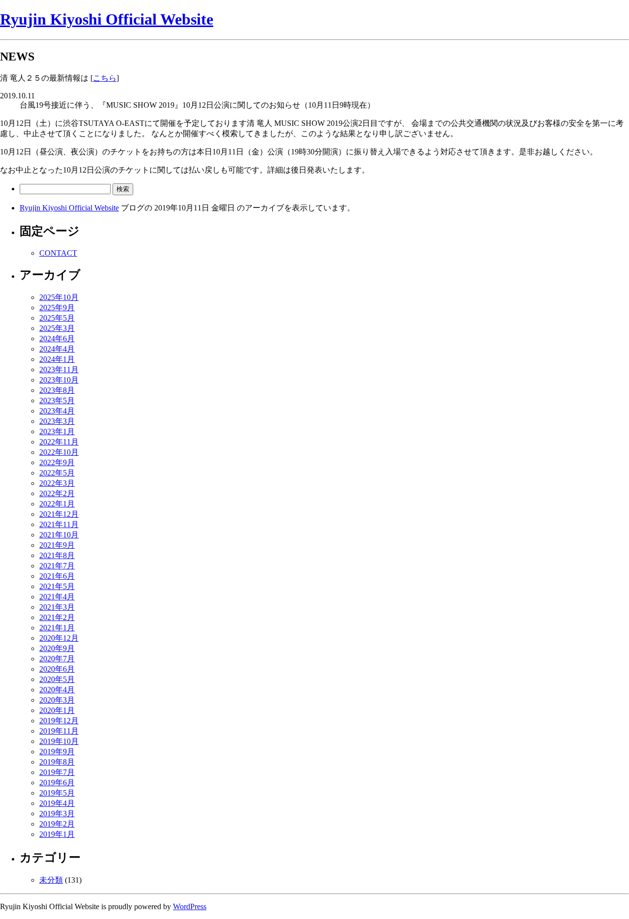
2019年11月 (59, 731)
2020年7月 (57, 658)
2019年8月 (57, 762)
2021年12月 (59, 514)
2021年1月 (57, 627)
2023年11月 (59, 369)
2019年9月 (57, 751)
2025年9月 (57, 307)
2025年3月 (57, 328)
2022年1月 (57, 504)
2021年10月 (59, 535)
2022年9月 (57, 462)
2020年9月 (57, 648)
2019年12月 (59, 720)
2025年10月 (59, 297)
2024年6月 (57, 338)
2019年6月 (57, 782)
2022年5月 (57, 473)
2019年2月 (57, 824)
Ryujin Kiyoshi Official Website (106, 19)
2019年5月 (57, 793)
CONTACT (58, 253)
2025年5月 (57, 318)
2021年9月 (57, 545)
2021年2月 (57, 617)
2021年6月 (57, 576)
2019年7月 (57, 772)
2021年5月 (57, 586)
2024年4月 (57, 349)
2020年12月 (59, 638)
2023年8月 (57, 390)
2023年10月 (59, 380)
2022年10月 (59, 452)
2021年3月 (57, 607)
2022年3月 (57, 483)
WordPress (189, 906)
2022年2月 (57, 493)
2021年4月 (57, 597)
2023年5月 (57, 400)
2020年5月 (57, 679)
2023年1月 (57, 431)
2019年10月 (59, 741)
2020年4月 (57, 689)
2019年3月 (57, 813)
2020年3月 (57, 700)
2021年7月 (57, 566)
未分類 (51, 880)
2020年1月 (57, 710)
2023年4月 (57, 411)
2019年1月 (57, 834)
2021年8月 (57, 555)
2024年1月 (57, 359)
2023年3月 (57, 421)
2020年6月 (57, 669)
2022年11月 (59, 442)
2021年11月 (59, 524)
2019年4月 (57, 803)
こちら (104, 78)
